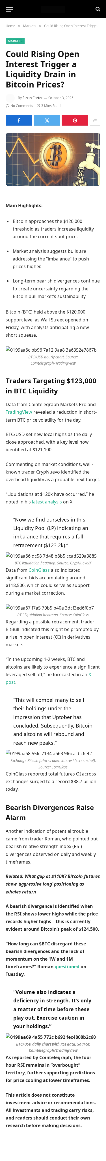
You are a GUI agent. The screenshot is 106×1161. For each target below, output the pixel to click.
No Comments (21, 105)
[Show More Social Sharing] (95, 120)
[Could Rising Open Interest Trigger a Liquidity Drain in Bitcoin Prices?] (53, 159)
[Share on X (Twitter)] (47, 120)
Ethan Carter (33, 97)
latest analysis (47, 502)
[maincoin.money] (53, 9)
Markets (15, 41)
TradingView (19, 412)
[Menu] (9, 9)
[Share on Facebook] (19, 120)
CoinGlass (39, 570)
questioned (67, 966)
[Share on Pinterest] (75, 120)
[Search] (97, 9)
